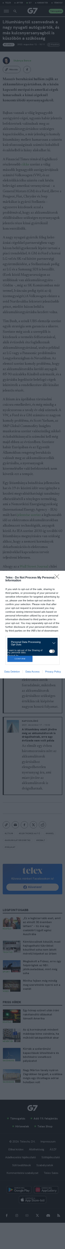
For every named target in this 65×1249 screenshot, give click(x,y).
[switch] (52, 651)
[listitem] (31, 643)
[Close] (58, 577)
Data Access (32, 671)
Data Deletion (12, 671)
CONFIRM (20, 659)
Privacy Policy (53, 671)
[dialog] (32, 624)
